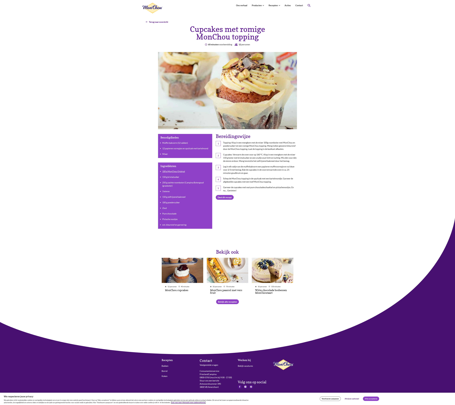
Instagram (245, 387)
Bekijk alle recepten (227, 301)
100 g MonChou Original (173, 171)
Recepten (167, 360)
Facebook (240, 387)
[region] (227, 399)
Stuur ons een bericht (209, 380)
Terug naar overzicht (158, 22)
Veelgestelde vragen (209, 365)
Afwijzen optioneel (352, 399)
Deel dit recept (225, 197)
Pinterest (251, 387)
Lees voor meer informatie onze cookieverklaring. (188, 402)
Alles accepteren (371, 399)
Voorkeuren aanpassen (330, 399)
